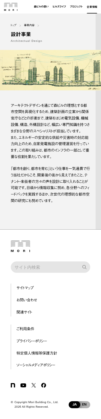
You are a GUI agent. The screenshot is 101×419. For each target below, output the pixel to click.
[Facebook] (43, 385)
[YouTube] (23, 385)
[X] (34, 385)
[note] (13, 385)
